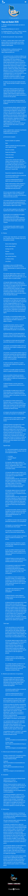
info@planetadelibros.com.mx (12, 478)
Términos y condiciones (14, 884)
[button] (25, 2)
